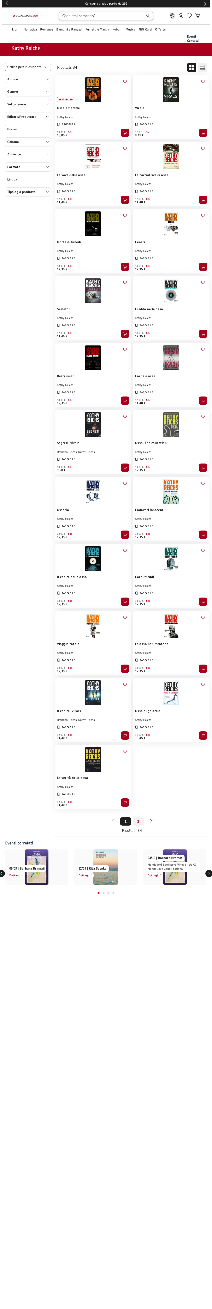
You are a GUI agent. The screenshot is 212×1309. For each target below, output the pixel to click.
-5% (69, 132)
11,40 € (62, 202)
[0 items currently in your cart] (197, 15)
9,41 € (139, 135)
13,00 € (61, 266)
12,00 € (61, 199)
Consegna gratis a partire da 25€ (106, 4)
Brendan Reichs (67, 452)
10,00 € (61, 467)
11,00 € (139, 735)
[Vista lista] (202, 67)
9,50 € (61, 470)
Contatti (193, 41)
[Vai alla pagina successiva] (150, 820)
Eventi (191, 36)
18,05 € (62, 135)
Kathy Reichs (65, 117)
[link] (172, 15)
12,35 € (62, 269)
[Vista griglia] (191, 67)
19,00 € (61, 132)
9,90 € (138, 132)
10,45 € (140, 738)
